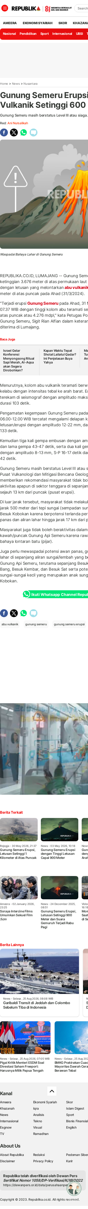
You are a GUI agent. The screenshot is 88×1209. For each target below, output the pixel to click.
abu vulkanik (10, 624)
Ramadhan (41, 1134)
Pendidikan (28, 33)
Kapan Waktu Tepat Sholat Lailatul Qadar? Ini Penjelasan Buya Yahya (60, 356)
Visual (37, 1127)
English (71, 1127)
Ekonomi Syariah (38, 23)
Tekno (37, 1121)
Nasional (9, 33)
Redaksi (39, 1155)
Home (4, 83)
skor (62, 23)
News (16, 83)
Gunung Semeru (42, 303)
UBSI (79, 33)
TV (2, 1134)
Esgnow (6, 1127)
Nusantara (30, 83)
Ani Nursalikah (17, 123)
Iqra (36, 1108)
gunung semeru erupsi (69, 624)
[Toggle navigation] (4, 8)
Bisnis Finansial (77, 1121)
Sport (44, 33)
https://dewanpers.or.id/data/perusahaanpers (36, 1185)
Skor (69, 1102)
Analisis (38, 1115)
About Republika (12, 1155)
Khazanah (7, 1108)
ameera (10, 23)
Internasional (62, 33)
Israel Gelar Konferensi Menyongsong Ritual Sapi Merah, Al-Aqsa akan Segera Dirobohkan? (18, 360)
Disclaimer (7, 1161)
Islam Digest (75, 1108)
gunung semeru (36, 624)
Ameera (5, 1102)
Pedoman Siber (77, 1155)
